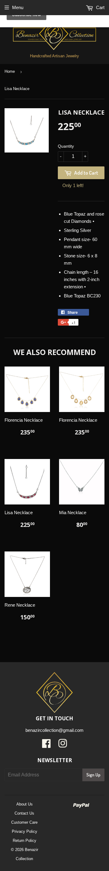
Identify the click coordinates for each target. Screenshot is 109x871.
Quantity (66, 146)
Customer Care (24, 822)
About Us (24, 804)
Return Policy (24, 840)
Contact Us (24, 813)
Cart (99, 7)
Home (10, 71)
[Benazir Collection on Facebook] (46, 745)
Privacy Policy (24, 831)
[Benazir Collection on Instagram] (62, 745)
